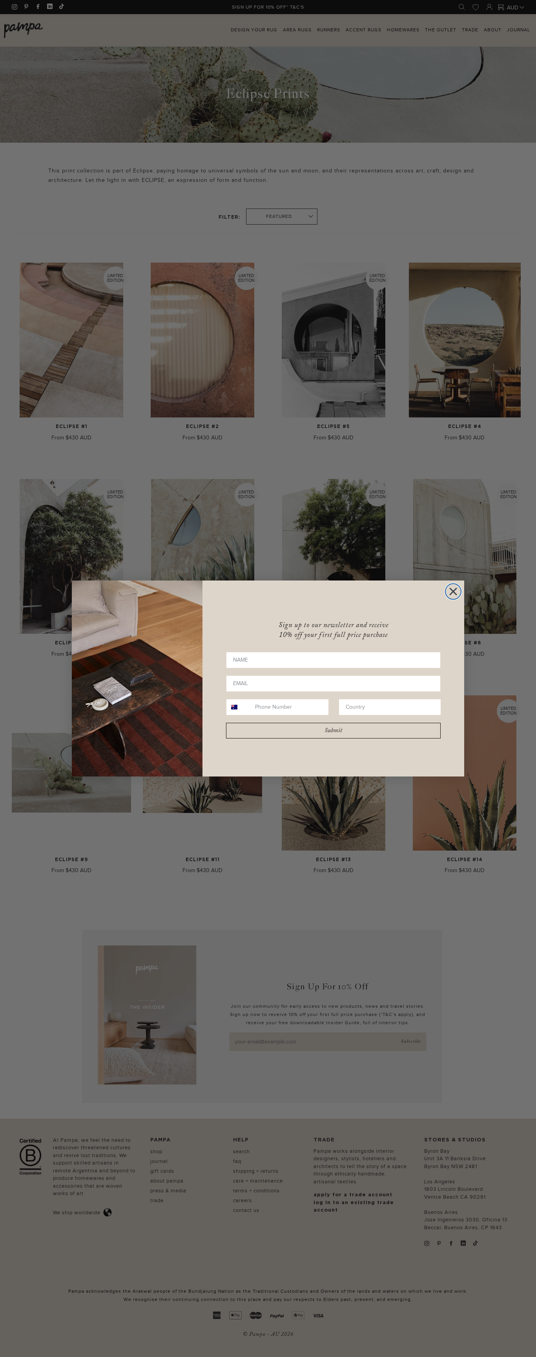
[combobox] (239, 707)
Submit (333, 730)
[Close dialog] (453, 591)
